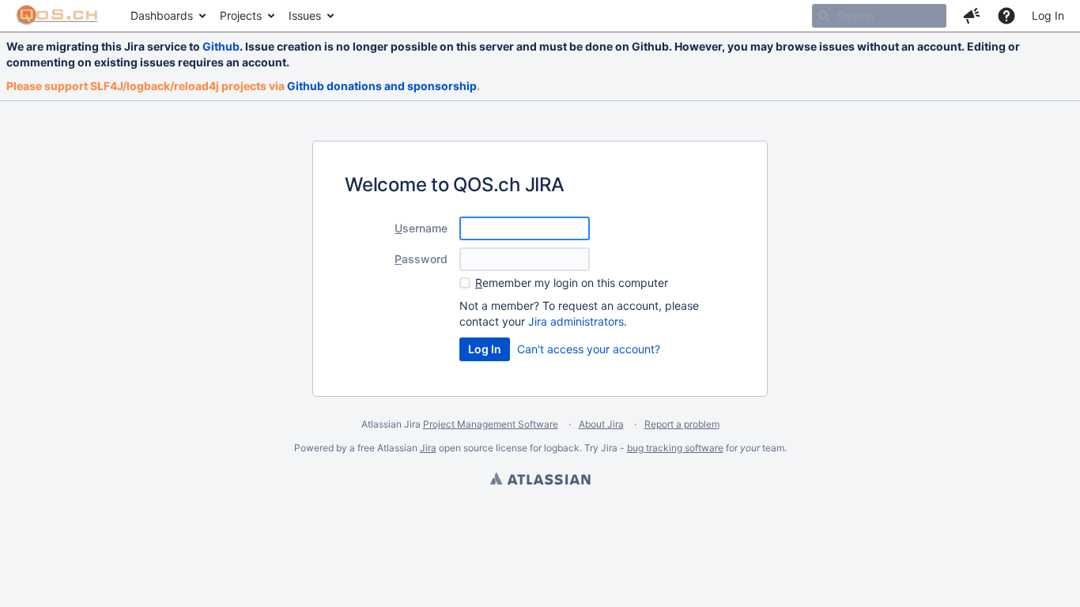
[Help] (1006, 16)
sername (421, 228)
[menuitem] (167, 16)
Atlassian (540, 480)
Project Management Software (490, 424)
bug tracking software (675, 448)
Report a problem (681, 424)
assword (421, 259)
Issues (305, 15)
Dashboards (161, 15)
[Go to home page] (57, 16)
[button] (971, 16)
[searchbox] (879, 16)
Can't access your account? (588, 349)
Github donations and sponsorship (382, 85)
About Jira (601, 424)
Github (221, 46)
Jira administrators (576, 321)
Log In (1048, 15)
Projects (241, 15)
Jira (428, 448)
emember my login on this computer (571, 282)
